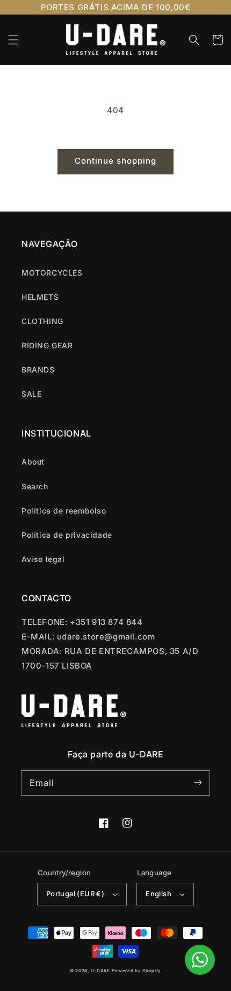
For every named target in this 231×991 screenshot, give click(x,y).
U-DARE (100, 970)
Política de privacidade (66, 534)
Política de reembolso (63, 510)
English (158, 893)
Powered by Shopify (136, 970)
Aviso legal (43, 559)
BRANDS (38, 369)
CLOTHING (42, 321)
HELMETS (40, 296)
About (33, 461)
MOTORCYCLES (52, 272)
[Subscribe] (198, 783)
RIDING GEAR (47, 345)
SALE (31, 393)
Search (34, 486)
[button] (13, 40)
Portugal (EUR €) (75, 893)
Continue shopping (115, 161)
